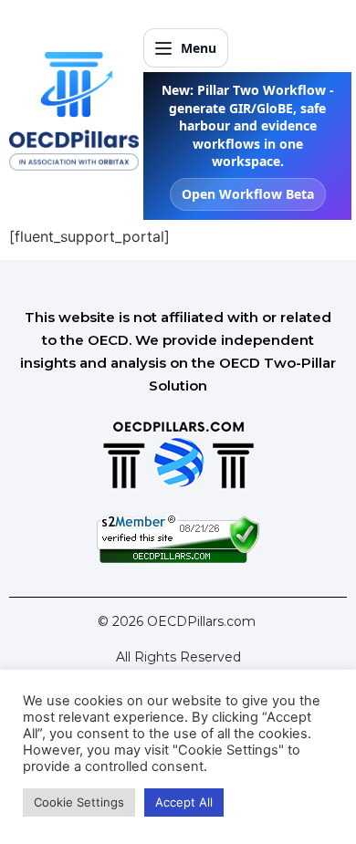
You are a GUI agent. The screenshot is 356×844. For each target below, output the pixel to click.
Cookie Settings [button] (79, 802)
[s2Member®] (178, 558)
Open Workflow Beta (248, 194)
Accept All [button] (184, 802)
